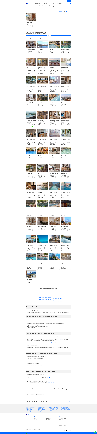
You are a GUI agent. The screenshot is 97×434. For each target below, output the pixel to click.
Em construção (60, 336)
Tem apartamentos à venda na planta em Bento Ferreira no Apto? (37, 401)
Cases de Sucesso (36, 420)
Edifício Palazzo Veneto (51, 382)
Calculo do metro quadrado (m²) (63, 425)
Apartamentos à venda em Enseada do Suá (57, 300)
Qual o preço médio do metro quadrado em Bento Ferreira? (36, 394)
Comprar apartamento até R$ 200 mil (53, 408)
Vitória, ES (40, 309)
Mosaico (61, 11)
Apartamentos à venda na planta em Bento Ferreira (45, 299)
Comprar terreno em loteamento (41, 409)
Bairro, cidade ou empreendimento (30, 7)
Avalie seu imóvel (61, 419)
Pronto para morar (65, 336)
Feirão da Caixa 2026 (51, 410)
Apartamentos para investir (29, 409)
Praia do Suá (31, 313)
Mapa (64, 11)
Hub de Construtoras (48, 418)
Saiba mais (33, 1)
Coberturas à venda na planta (29, 410)
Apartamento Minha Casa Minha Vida (53, 407)
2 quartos (52, 342)
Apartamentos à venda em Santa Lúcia (57, 301)
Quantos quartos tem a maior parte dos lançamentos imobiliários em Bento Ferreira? (40, 397)
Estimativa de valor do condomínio (63, 424)
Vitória (60, 339)
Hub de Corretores (48, 420)
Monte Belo (28, 313)
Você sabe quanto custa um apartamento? (66, 409)
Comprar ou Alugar (61, 420)
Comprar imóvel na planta (40, 408)
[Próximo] (70, 256)
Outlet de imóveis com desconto (64, 407)
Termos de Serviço (34, 429)
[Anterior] (61, 256)
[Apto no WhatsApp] (70, 430)
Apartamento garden (28, 408)
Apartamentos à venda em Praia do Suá (57, 298)
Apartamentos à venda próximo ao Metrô (30, 407)
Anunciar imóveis (36, 419)
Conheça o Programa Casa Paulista (53, 409)
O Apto (35, 418)
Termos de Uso (39, 429)
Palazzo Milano (48, 376)
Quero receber (48, 35)
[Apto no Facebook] (66, 430)
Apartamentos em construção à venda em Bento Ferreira (45, 296)
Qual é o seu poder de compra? (63, 418)
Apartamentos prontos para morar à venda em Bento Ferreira (45, 298)
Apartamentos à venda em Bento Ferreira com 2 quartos (31, 296)
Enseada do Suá (36, 313)
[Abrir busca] (70, 3)
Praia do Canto (44, 313)
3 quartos (68, 342)
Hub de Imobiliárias (48, 419)
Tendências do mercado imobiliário (41, 411)
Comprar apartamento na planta (41, 407)
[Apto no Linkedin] (68, 430)
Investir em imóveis (40, 410)
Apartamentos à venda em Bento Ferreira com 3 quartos (31, 298)
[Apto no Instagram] (64, 430)
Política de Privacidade (28, 429)
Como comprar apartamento (29, 411)
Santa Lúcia (39, 313)
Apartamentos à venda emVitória (67, 296)
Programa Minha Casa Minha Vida (65, 408)
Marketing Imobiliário (48, 424)
